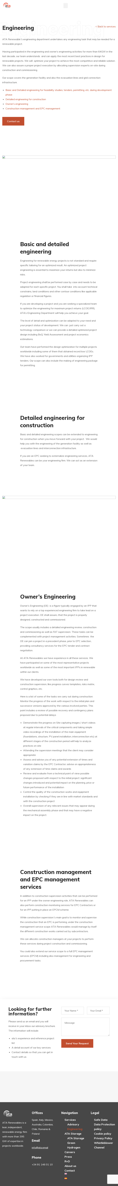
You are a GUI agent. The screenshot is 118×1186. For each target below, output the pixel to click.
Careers (70, 1152)
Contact (70, 1170)
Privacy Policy (103, 1138)
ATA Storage (73, 1133)
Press (68, 1156)
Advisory (73, 1124)
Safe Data (100, 1120)
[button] (65, 5)
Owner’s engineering (17, 103)
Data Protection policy (104, 1127)
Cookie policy (102, 1133)
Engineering (74, 1129)
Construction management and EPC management (33, 108)
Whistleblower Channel (103, 1145)
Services (70, 1120)
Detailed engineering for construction (26, 99)
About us (70, 1166)
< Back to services (105, 26)
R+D (67, 1161)
